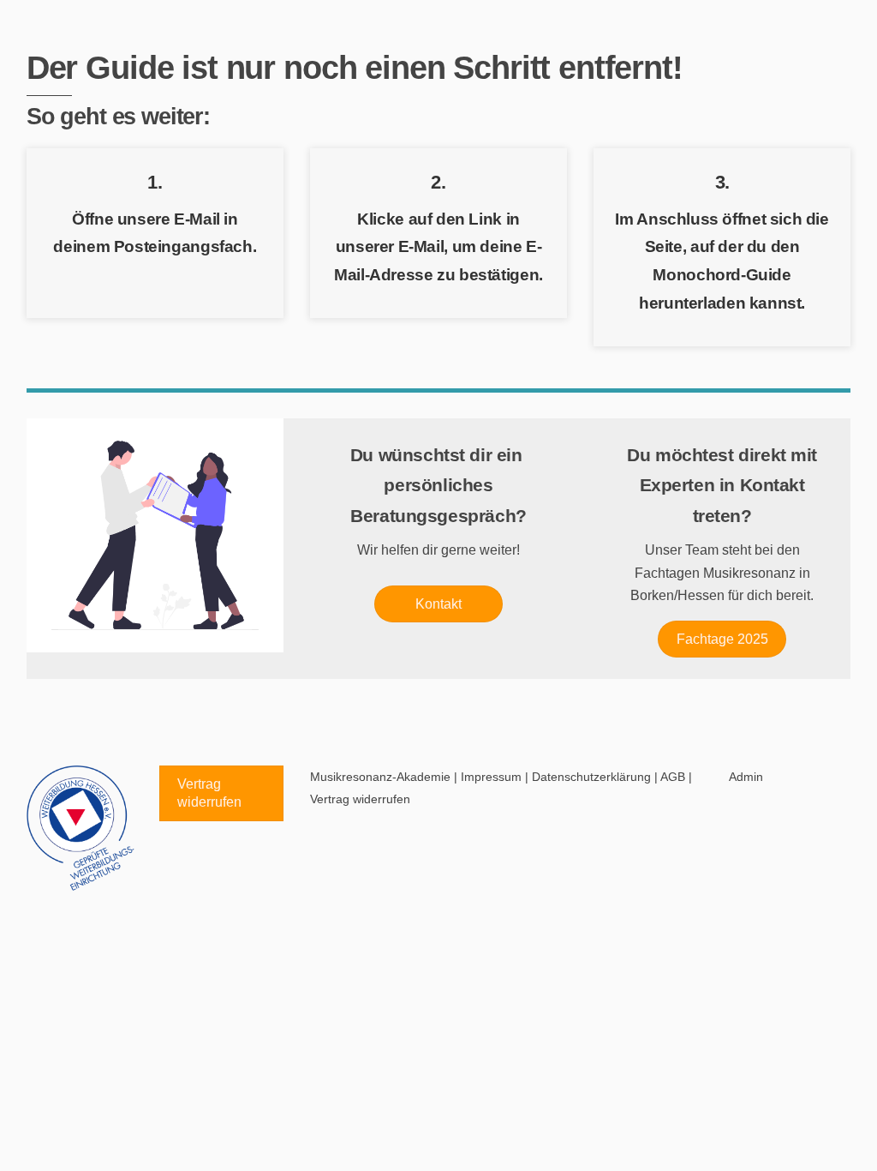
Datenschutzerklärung (591, 777)
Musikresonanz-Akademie (380, 777)
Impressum (491, 777)
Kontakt (438, 604)
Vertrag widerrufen (209, 793)
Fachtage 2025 (722, 639)
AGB (672, 777)
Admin (746, 777)
